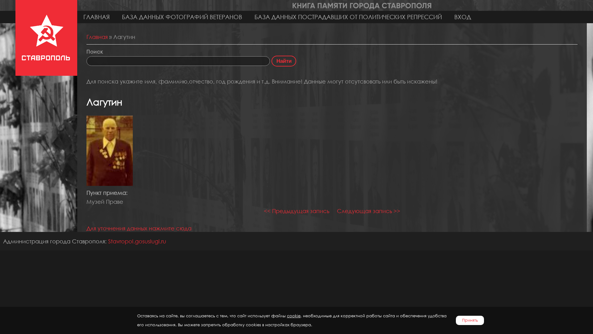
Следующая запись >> (368, 211)
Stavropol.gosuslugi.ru (137, 241)
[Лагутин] (109, 183)
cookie (294, 316)
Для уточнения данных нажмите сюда (138, 228)
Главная (96, 16)
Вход (462, 16)
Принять (470, 320)
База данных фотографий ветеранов (182, 16)
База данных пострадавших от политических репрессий (348, 16)
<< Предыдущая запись (296, 211)
